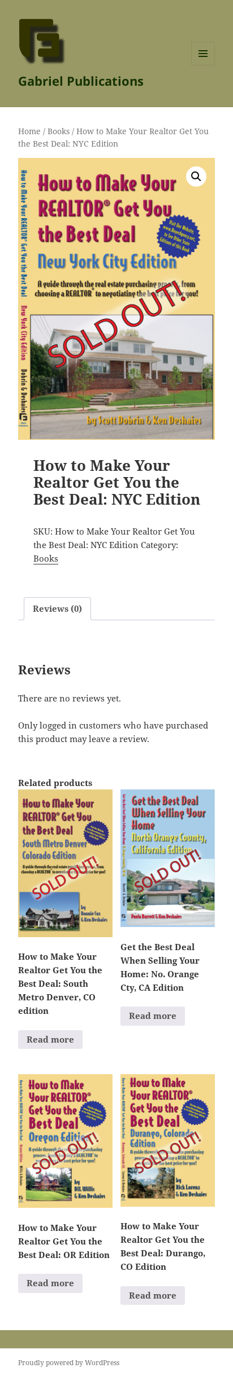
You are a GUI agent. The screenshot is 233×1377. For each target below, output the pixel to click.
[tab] (57, 608)
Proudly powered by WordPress (68, 1362)
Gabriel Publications (81, 80)
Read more (50, 1039)
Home (29, 131)
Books (59, 131)
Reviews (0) (57, 608)
